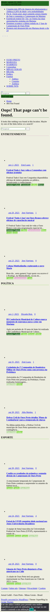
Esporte (9, 488)
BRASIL (10, 72)
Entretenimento (34, 230)
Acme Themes (7, 602)
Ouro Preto (11, 384)
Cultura (34, 185)
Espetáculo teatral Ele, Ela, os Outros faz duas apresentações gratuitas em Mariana (25, 20)
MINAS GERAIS (14, 69)
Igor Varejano (27, 213)
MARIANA (11, 62)
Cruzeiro (15, 81)
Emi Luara (26, 165)
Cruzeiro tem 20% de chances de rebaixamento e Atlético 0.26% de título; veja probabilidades (26, 10)
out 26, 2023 (14, 213)
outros (15, 233)
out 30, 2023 (14, 412)
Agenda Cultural (13, 185)
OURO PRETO (13, 60)
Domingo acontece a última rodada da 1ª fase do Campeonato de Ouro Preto (26, 24)
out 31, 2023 (14, 362)
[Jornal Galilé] (2, 55)
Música (41, 185)
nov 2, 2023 (13, 165)
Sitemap (22, 588)
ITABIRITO (11, 64)
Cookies (42, 588)
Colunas (9, 278)
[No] (35, 610)
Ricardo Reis (27, 314)
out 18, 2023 (14, 564)
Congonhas (11, 67)
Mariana (31, 334)
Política (9, 74)
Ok (31, 610)
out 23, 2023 (14, 261)
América (15, 84)
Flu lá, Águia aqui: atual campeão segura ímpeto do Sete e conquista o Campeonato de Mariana (26, 15)
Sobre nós (13, 588)
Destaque (10, 536)
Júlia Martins (27, 412)
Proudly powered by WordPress (14, 599)
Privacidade (32, 588)
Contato (4, 588)
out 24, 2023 (14, 516)
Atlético (15, 79)
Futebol (9, 76)
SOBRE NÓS (12, 86)
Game (29, 278)
